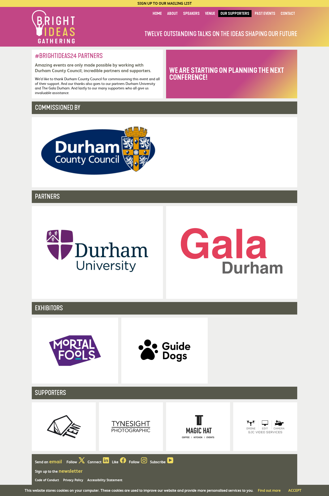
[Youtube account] (170, 461)
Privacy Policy (73, 480)
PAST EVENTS (265, 13)
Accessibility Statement (104, 480)
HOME (157, 13)
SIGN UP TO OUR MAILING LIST (164, 3)
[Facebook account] (123, 461)
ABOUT (172, 13)
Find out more (269, 490)
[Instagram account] (144, 461)
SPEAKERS (191, 13)
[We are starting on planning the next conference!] (231, 74)
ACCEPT (294, 490)
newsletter (71, 470)
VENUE (210, 13)
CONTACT (288, 13)
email (55, 461)
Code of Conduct (47, 480)
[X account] (82, 461)
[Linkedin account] (106, 461)
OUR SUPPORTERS (234, 13)
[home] (53, 26)
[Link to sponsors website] (164, 152)
